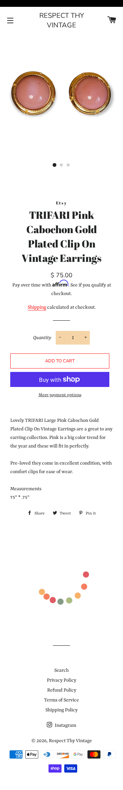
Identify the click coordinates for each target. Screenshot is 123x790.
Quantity (42, 337)
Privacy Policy (61, 680)
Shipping (37, 307)
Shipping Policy (61, 710)
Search (61, 670)
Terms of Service (61, 700)
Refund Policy (61, 690)
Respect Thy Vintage (61, 20)
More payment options (60, 395)
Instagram (65, 725)
